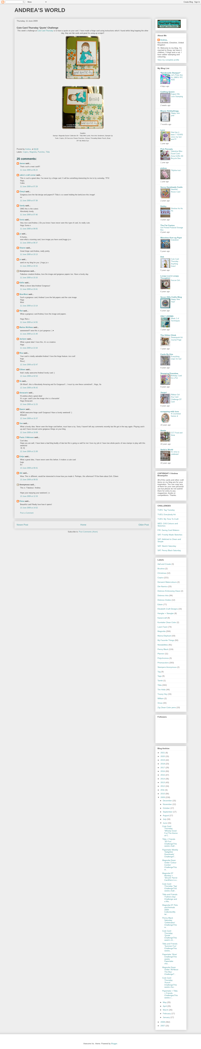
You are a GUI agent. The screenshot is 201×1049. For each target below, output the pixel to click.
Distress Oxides (164, 600)
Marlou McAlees (26, 327)
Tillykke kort (176, 170)
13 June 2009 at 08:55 (29, 480)
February (167, 1013)
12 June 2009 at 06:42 (29, 388)
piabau (163, 168)
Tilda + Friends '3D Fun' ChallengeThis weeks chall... (169, 842)
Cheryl (22, 192)
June (165, 823)
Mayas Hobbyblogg (169, 111)
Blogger (114, 1044)
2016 (163, 771)
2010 (163, 794)
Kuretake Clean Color (167, 622)
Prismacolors (163, 663)
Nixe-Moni (23, 294)
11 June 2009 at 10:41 (29, 289)
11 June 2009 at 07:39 (29, 201)
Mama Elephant (164, 636)
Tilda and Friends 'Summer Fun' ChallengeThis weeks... (169, 947)
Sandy (22, 206)
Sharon (22, 248)
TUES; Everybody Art (167, 514)
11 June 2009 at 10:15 (29, 266)
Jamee (22, 163)
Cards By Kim (166, 354)
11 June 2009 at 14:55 (29, 322)
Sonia (21, 220)
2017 (163, 767)
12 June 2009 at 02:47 (29, 365)
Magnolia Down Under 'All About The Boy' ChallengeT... (170, 970)
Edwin (160, 604)
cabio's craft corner (27, 175)
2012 (163, 786)
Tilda (48, 152)
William (161, 698)
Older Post (144, 525)
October (166, 808)
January (166, 1017)
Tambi (160, 680)
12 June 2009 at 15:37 (29, 418)
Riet (21, 311)
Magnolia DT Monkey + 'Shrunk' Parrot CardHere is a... (170, 876)
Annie (163, 430)
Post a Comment (27, 513)
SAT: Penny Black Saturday (169, 550)
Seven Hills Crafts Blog (171, 297)
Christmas (162, 573)
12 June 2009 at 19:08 (29, 432)
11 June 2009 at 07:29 (29, 186)
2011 (163, 790)
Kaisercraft (162, 618)
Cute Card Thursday (45, 31)
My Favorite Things (166, 640)
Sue (21, 423)
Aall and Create (164, 564)
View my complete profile (168, 60)
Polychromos (163, 658)
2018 (163, 764)
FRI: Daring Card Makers (168, 530)
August (166, 815)
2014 (163, 779)
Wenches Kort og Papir (171, 238)
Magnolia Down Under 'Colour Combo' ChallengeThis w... (169, 865)
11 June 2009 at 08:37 (29, 243)
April (165, 1006)
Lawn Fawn (163, 627)
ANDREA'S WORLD (39, 10)
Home (83, 525)
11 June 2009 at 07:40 (29, 215)
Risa (21, 353)
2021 (163, 753)
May (165, 1002)
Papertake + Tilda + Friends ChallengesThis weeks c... (170, 994)
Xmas (160, 703)
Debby (163, 206)
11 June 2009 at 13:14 (29, 306)
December (167, 800)
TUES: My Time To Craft (168, 519)
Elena (21, 501)
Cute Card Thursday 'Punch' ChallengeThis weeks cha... (169, 982)
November (167, 804)
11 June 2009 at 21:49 (29, 334)
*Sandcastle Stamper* (170, 73)
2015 (163, 775)
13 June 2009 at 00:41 (29, 468)
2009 (163, 797)
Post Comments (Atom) (88, 532)
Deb (162, 257)
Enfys (21, 456)
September (168, 812)
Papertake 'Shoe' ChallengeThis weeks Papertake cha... (169, 959)
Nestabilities (163, 645)
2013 (163, 782)
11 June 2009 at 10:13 (29, 254)
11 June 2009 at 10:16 (29, 278)
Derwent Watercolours (167, 582)
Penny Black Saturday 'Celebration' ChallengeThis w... (169, 922)
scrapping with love (169, 411)
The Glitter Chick (168, 335)
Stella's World (166, 449)
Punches (41, 152)
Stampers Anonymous (167, 667)
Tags (160, 676)
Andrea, (164, 40)
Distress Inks (163, 595)
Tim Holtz (162, 689)
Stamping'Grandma (169, 373)
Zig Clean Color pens (167, 707)
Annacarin (23, 393)
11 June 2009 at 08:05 (29, 229)
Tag (159, 672)
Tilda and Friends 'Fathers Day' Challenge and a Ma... (169, 897)
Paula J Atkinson (26, 437)
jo (20, 234)
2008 (163, 1022)
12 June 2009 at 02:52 (29, 376)
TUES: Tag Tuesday (166, 510)
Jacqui (163, 392)
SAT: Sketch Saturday (167, 546)
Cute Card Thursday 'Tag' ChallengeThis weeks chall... (169, 887)
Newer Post (22, 525)
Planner (161, 654)
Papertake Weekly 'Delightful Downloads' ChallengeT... (170, 853)
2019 (163, 760)
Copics (25, 152)
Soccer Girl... (176, 280)
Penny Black (163, 649)
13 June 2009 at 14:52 (29, 508)
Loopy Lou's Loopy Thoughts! (169, 277)
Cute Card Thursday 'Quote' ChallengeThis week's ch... (169, 935)
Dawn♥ (22, 409)
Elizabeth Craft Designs (168, 609)
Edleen (22, 369)
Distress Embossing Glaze (169, 591)
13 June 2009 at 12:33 (29, 496)
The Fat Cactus (167, 225)
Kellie (21, 283)
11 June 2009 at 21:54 (29, 348)
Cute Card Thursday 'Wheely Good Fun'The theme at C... (170, 830)
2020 (163, 756)
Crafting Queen (167, 92)
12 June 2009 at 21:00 (29, 451)
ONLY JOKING (167, 316)
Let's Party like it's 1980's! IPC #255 (177, 77)
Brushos (161, 568)
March (166, 1010)
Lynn (162, 130)
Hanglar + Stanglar (166, 613)
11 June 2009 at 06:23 (29, 170)
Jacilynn (23, 339)
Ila (20, 381)
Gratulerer (175, 240)
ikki (20, 473)
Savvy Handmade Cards (171, 187)
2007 (163, 1026)
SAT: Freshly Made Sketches (170, 535)
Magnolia (33, 152)
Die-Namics (163, 586)
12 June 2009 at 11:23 (29, 404)
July (165, 819)
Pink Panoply (166, 149)
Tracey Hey (162, 694)
